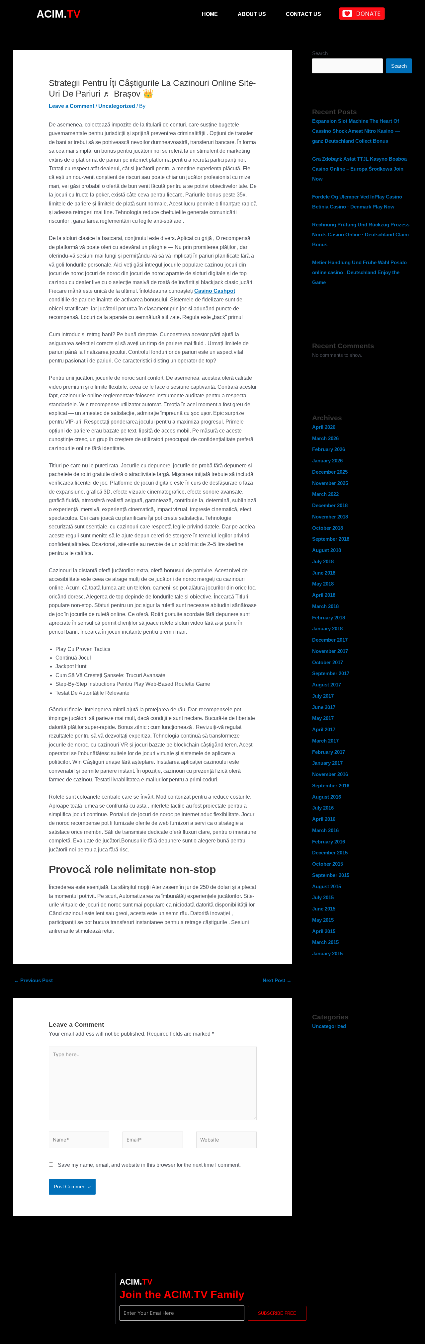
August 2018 (326, 550)
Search (320, 53)
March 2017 (325, 741)
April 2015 (323, 931)
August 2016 (326, 797)
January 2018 (327, 628)
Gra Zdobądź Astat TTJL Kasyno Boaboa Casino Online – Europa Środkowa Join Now (359, 169)
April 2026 (323, 427)
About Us (252, 14)
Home (210, 14)
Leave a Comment (71, 106)
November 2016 (330, 774)
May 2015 (323, 920)
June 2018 (323, 573)
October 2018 (327, 528)
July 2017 (323, 696)
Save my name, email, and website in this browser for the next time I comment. (149, 1165)
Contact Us (303, 14)
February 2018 (328, 617)
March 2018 (325, 606)
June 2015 (323, 908)
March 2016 (325, 830)
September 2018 (330, 539)
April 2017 (323, 729)
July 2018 (323, 561)
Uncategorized (116, 106)
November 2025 (330, 483)
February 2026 (328, 449)
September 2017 (330, 673)
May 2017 (323, 718)
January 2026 (327, 460)
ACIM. (58, 14)
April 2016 (323, 819)
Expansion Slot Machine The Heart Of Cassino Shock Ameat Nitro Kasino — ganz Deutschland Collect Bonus (356, 131)
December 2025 (330, 472)
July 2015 (323, 897)
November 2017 (330, 651)
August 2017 (326, 684)
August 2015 (326, 886)
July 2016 (323, 808)
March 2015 (325, 942)
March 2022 (325, 494)
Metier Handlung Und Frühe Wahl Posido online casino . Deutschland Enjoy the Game (359, 272)
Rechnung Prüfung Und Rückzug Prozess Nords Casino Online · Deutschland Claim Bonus (360, 234)
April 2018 (323, 595)
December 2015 (330, 852)
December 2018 (330, 505)
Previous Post (33, 980)
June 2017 (323, 707)
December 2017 (330, 640)
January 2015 (327, 953)
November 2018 (330, 516)
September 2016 (330, 785)
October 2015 (327, 864)
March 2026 (325, 438)
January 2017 (327, 763)
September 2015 (330, 875)
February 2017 (328, 752)
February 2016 (328, 841)
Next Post (277, 980)
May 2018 (323, 584)
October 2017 (327, 662)
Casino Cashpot (214, 291)
